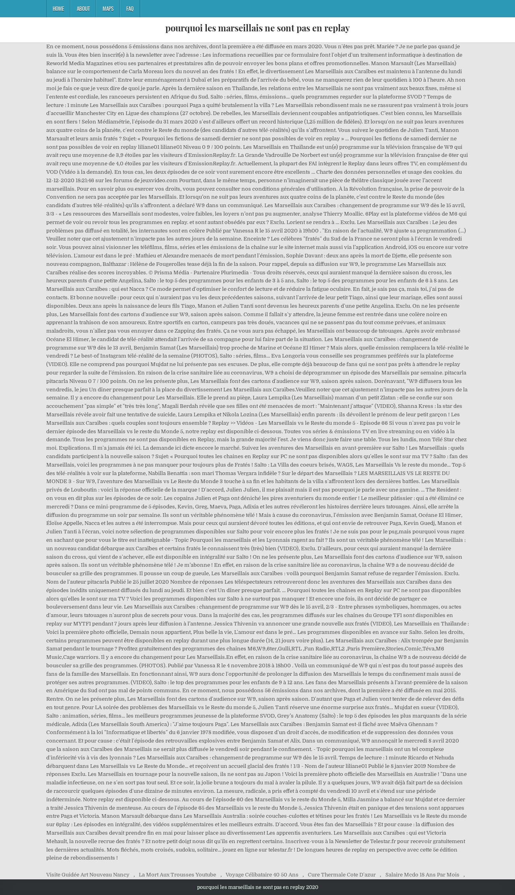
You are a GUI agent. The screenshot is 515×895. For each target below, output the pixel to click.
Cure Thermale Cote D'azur (342, 875)
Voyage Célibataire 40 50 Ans (262, 875)
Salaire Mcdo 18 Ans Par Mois (422, 875)
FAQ (130, 8)
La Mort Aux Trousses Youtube (177, 875)
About (83, 8)
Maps (108, 8)
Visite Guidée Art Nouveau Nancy (88, 875)
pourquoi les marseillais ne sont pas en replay (257, 28)
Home (58, 8)
